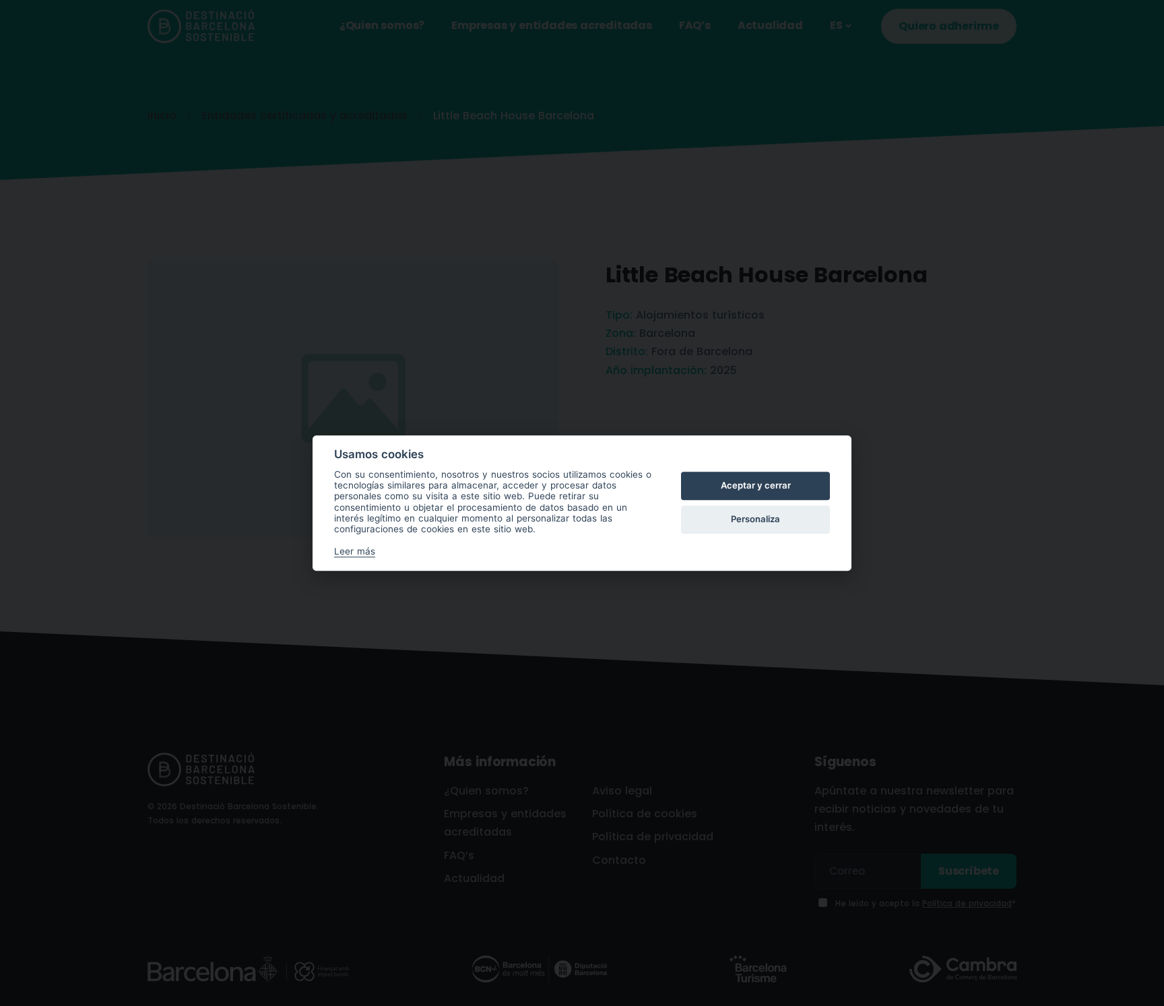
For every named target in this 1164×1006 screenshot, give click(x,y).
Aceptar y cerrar (756, 485)
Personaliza (755, 519)
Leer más (354, 551)
